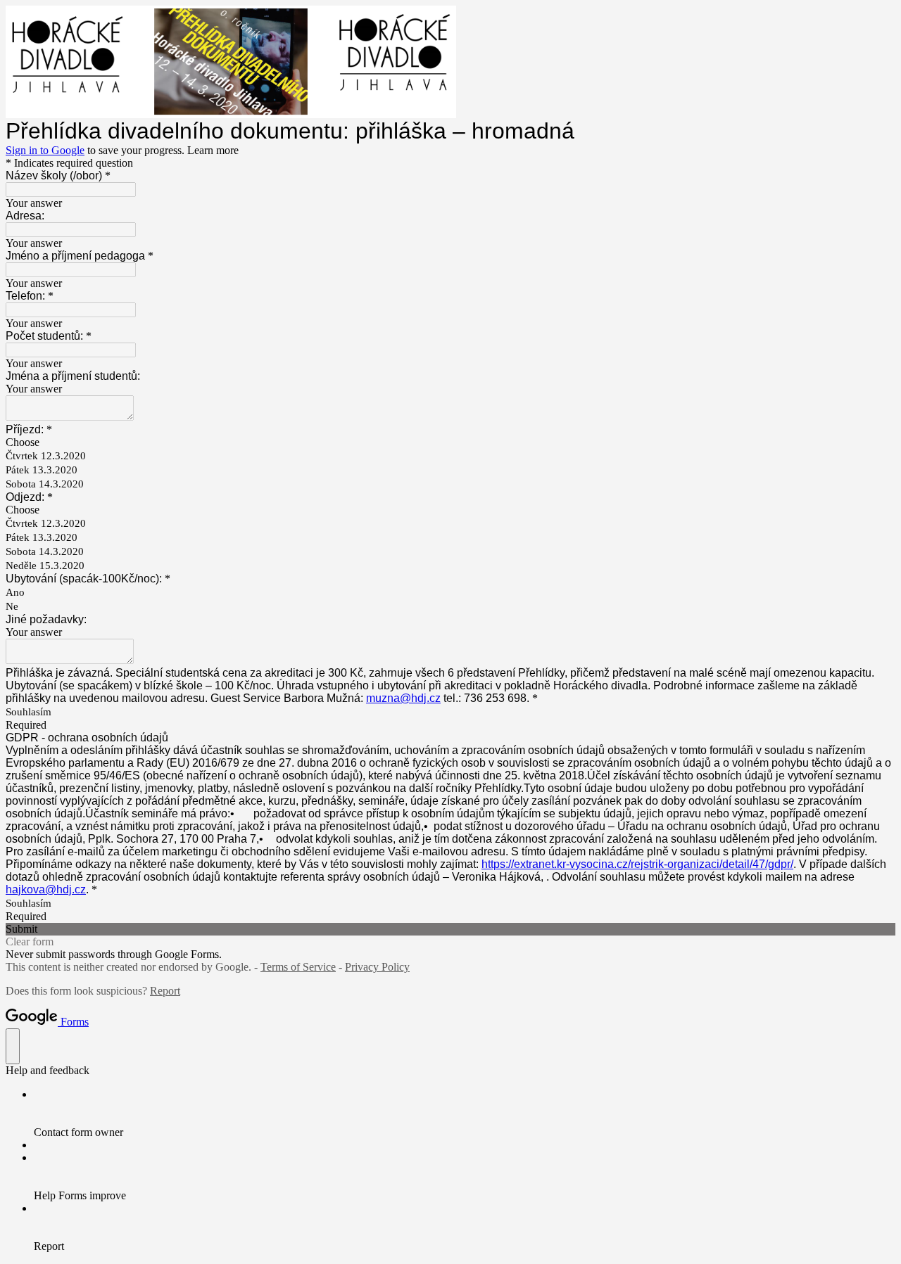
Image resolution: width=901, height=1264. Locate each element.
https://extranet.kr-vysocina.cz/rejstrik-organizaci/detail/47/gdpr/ (637, 864)
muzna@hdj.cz (403, 698)
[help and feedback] (13, 1046)
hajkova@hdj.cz (46, 889)
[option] (450, 442)
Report (165, 991)
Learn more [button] (213, 150)
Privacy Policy (377, 967)
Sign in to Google (45, 150)
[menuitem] (464, 1113)
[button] (450, 929)
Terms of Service (298, 967)
